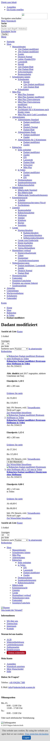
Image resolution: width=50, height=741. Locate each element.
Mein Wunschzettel (15, 669)
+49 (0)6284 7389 (17, 682)
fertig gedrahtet (24, 562)
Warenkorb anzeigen (16, 666)
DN (25, 567)
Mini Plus (16, 555)
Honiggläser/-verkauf (21, 595)
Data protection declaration (37, 734)
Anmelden (11, 7)
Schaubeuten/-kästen (21, 552)
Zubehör (16, 590)
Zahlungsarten (13, 647)
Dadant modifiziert (31, 572)
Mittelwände (17, 585)
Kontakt (10, 628)
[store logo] (35, 18)
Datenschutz (12, 623)
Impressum (11, 626)
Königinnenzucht (19, 588)
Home (9, 308)
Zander (26, 575)
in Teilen (10, 315)
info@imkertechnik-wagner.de (21, 687)
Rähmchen (11, 313)
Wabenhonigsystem (20, 598)
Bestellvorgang (13, 649)
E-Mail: (4, 687)
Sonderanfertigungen (27, 580)
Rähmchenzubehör (26, 583)
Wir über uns (12, 621)
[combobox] (14, 28)
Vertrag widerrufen (16, 652)
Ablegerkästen (18, 557)
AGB (9, 639)
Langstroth (28, 570)
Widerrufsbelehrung (15, 642)
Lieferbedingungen (15, 644)
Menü (3, 37)
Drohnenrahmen (25, 577)
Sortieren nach (7, 349)
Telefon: (4, 682)
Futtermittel (17, 600)
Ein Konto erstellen (15, 9)
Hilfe (9, 671)
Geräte (15, 593)
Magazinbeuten (19, 550)
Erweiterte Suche (8, 31)
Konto (4, 303)
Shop (9, 310)
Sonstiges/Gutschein (21, 603)
